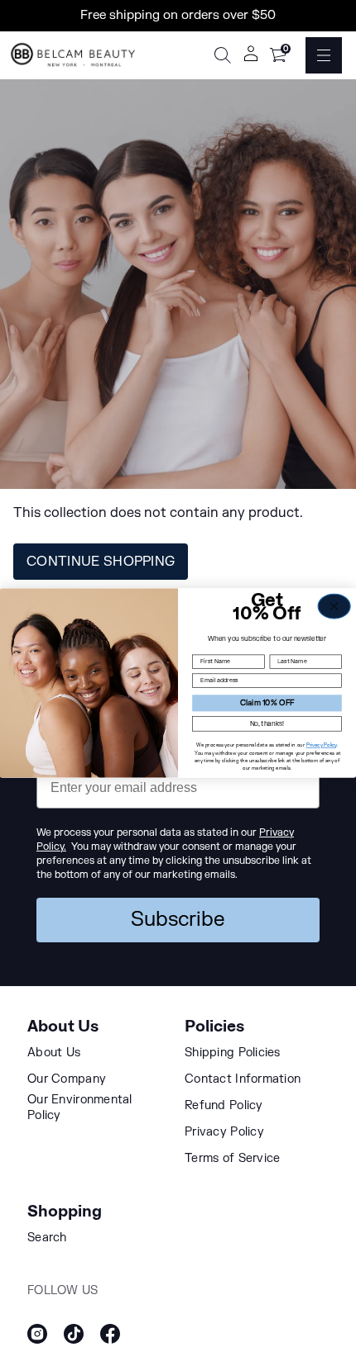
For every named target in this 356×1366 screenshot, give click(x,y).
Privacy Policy (321, 744)
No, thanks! (267, 723)
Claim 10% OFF (267, 702)
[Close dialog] (334, 606)
